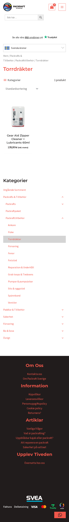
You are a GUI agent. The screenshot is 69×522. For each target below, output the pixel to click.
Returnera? (34, 413)
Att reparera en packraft (34, 442)
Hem (5, 55)
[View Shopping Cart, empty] (52, 7)
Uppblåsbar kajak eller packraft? (34, 438)
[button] (60, 515)
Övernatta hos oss (34, 463)
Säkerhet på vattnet (34, 447)
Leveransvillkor (34, 399)
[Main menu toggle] (62, 7)
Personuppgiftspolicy (34, 403)
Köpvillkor (35, 394)
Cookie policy (34, 408)
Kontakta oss (34, 374)
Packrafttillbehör (24, 60)
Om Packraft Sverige (34, 378)
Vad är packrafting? (34, 433)
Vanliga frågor (35, 428)
